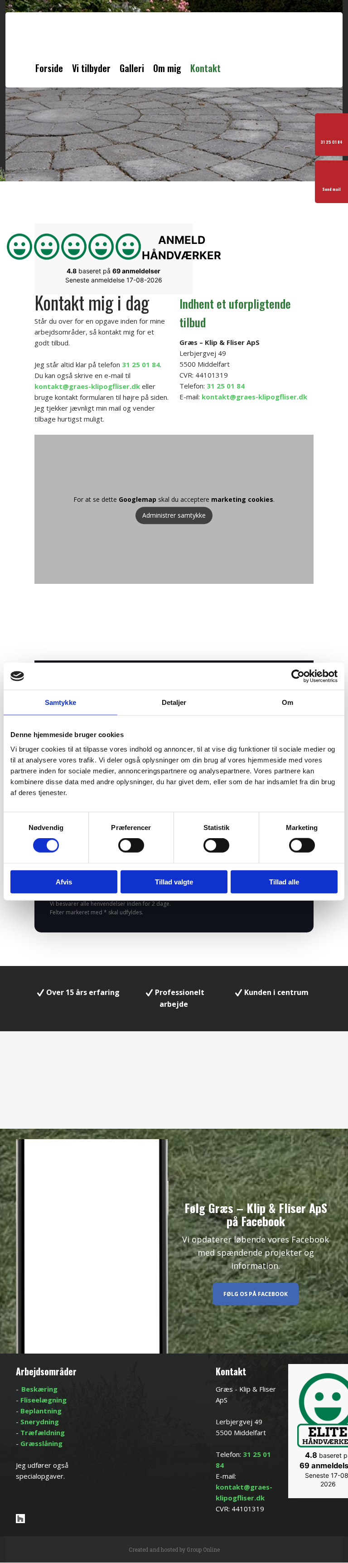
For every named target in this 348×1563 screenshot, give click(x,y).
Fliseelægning (43, 1399)
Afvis (64, 881)
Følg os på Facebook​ (255, 1294)
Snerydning (39, 1421)
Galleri (132, 68)
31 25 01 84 (141, 364)
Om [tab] (287, 702)
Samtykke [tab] (60, 702)
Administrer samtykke (174, 515)
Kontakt (205, 68)
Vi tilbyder (91, 68)
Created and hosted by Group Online (174, 1549)
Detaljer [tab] (174, 702)
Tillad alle (284, 881)
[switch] (131, 845)
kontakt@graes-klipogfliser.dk (87, 386)
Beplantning (41, 1410)
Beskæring (39, 1388)
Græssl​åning (41, 1443)
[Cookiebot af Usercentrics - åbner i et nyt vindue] (298, 676)
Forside (49, 68)
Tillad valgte (174, 881)
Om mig (167, 68)
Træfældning (42, 1432)
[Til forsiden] (89, 43)
